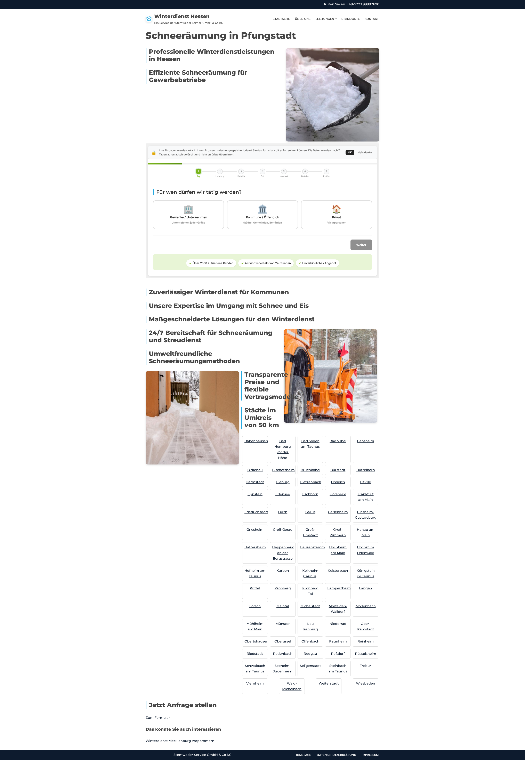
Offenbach (310, 641)
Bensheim (365, 441)
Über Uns (302, 19)
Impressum (370, 755)
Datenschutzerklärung (336, 755)
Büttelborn (365, 470)
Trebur (365, 666)
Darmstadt (255, 482)
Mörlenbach (366, 606)
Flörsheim (338, 494)
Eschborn (310, 494)
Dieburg (283, 482)
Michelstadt (310, 606)
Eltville (365, 482)
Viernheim (255, 683)
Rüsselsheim (365, 654)
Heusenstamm (312, 547)
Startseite (281, 19)
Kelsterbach (338, 571)
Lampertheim (339, 588)
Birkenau (255, 470)
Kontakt (372, 19)
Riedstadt (255, 654)
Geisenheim (338, 512)
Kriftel (255, 588)
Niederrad (338, 624)
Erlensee (282, 494)
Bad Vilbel (338, 441)
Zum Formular (158, 718)
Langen (365, 588)
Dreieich (338, 482)
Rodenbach (282, 654)
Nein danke (365, 152)
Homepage (303, 755)
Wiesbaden (365, 683)
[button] (336, 18)
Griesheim (255, 530)
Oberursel (282, 641)
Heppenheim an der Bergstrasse (283, 552)
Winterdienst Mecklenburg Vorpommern (180, 741)
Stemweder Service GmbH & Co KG (202, 755)
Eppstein (255, 494)
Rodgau (310, 654)
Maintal (282, 606)
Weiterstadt (329, 683)
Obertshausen (256, 641)
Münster (283, 624)
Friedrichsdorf (256, 512)
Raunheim (338, 641)
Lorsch (255, 606)
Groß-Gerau (282, 530)
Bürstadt (337, 470)
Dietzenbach (310, 482)
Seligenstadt (310, 666)
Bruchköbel (310, 470)
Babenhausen (256, 441)
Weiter (361, 245)
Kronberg (283, 588)
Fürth (282, 512)
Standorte (350, 19)
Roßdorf (338, 654)
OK (350, 152)
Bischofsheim (283, 470)
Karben (282, 571)
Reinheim (365, 641)
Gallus (310, 512)
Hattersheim (255, 547)
